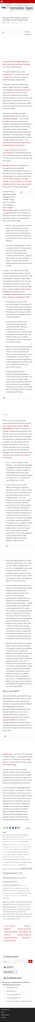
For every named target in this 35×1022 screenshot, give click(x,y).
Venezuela (6, 898)
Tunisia (19, 895)
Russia (20, 893)
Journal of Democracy (14, 862)
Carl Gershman (23, 842)
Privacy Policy (17, 1010)
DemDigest (7, 23)
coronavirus (27, 844)
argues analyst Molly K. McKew (18, 426)
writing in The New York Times (18, 297)
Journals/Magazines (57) (13, 998)
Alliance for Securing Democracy (20, 839)
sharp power (27, 893)
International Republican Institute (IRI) (16, 859)
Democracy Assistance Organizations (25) (19, 1001)
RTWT (20, 686)
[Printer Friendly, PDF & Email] (28, 828)
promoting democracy (14, 890)
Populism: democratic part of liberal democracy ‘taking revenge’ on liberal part (24, 932)
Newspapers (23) (11, 991)
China (5, 844)
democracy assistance (8, 849)
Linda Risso (12, 720)
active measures (12, 909)
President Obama (9, 165)
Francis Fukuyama (12, 854)
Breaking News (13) (12, 987)
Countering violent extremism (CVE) (18, 847)
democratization (7, 852)
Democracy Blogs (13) (13, 994)
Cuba (29, 847)
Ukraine (24, 896)
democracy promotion (22, 849)
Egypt (25, 852)
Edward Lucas (7, 754)
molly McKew (11, 916)
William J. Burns (15, 919)
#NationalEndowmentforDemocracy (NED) (14, 837)
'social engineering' (10, 907)
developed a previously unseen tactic (18, 90)
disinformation (17, 852)
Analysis (7, 902)
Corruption (6, 847)
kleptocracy (27, 862)
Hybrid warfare (7, 857)
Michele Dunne (15, 865)
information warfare (18, 857)
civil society (20, 844)
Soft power (5, 895)
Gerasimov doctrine (9, 914)
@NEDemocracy (7, 839)
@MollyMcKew (7, 429)
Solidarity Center (13, 895)
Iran (4, 862)
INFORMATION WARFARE (23, 902)
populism (6, 888)
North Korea (23, 885)
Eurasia (12, 902)
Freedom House (23, 854)
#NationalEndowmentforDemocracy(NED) (15, 835)
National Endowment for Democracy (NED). (14, 881)
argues (5, 720)
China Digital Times (12, 844)
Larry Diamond (7, 865)
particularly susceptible (10, 119)
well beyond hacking (22, 64)
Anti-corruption (13, 841)
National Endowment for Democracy (17, 873)
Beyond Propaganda (24, 909)
